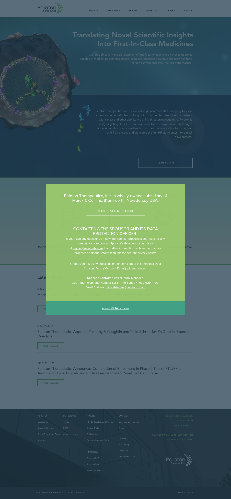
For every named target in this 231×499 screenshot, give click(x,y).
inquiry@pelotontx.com (88, 248)
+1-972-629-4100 (147, 282)
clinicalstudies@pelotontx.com (125, 287)
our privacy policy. (144, 253)
